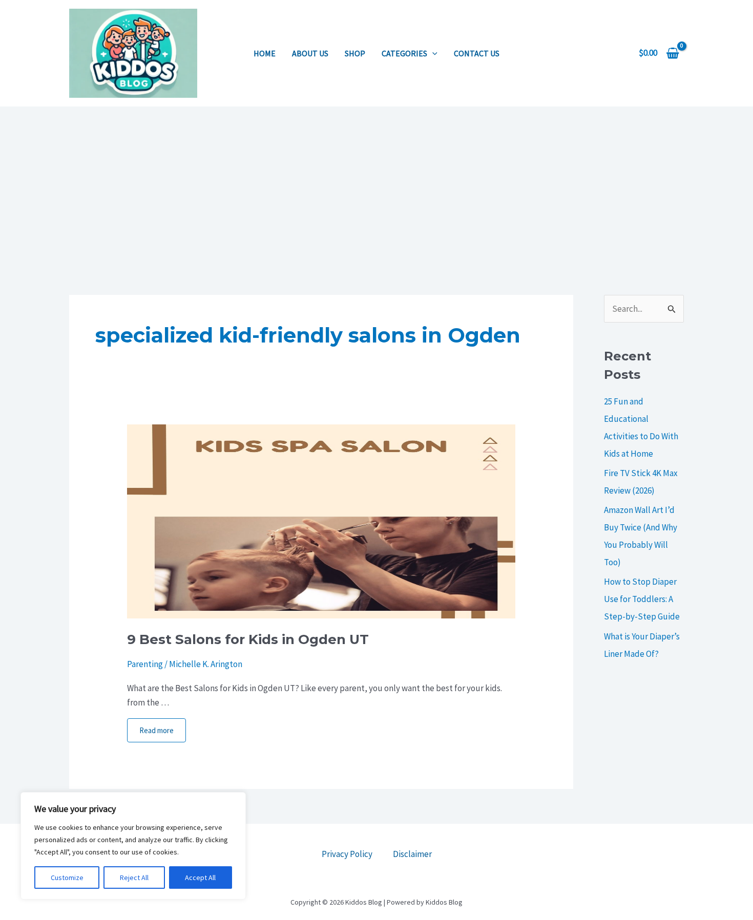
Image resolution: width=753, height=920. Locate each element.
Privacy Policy (347, 854)
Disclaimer (412, 854)
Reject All (134, 877)
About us (310, 53)
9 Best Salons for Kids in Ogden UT (248, 639)
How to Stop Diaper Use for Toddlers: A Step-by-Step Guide (642, 599)
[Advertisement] (376, 183)
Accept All (200, 877)
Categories (404, 53)
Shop (355, 53)
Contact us (476, 53)
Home (265, 53)
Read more (156, 730)
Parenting (145, 664)
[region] (133, 846)
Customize (67, 877)
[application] (432, 53)
